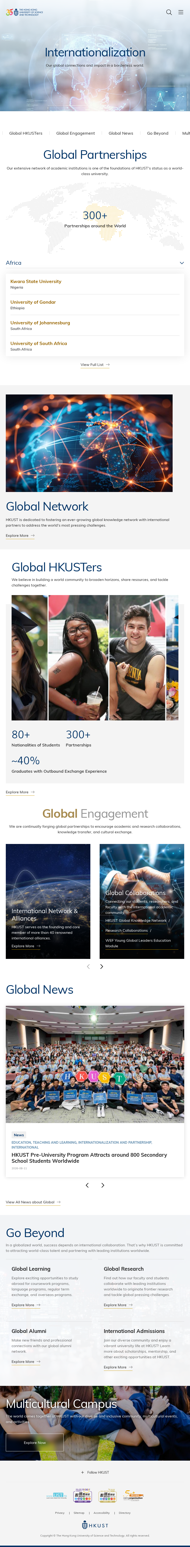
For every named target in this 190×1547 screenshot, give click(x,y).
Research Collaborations (126, 930)
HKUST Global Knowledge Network (135, 920)
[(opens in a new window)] (82, 1496)
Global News (121, 133)
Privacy (59, 1512)
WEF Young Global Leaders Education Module (138, 943)
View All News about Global (30, 1201)
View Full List (92, 364)
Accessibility (102, 1512)
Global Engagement (75, 133)
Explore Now (35, 1442)
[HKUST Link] (24, 12)
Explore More (17, 535)
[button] (101, 966)
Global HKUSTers (25, 133)
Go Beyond (157, 133)
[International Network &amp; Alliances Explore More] (48, 901)
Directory (124, 1512)
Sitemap (79, 1512)
